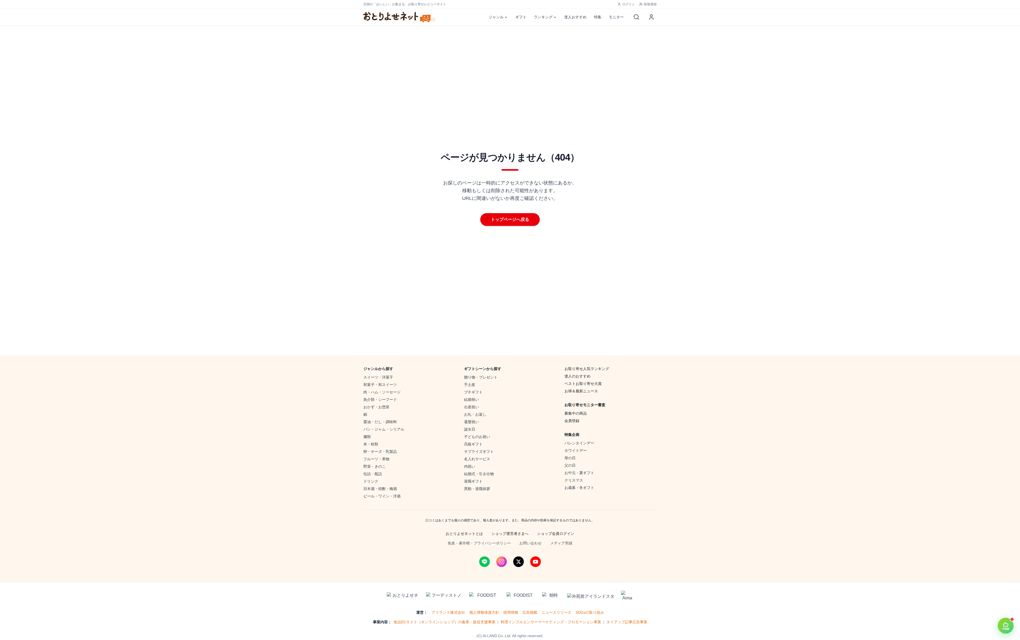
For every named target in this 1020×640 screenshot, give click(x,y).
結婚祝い (471, 399)
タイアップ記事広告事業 (626, 622)
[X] (518, 561)
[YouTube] (535, 561)
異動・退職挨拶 (477, 489)
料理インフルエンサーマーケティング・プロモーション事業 (551, 622)
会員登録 (571, 421)
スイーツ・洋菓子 (378, 377)
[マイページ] (651, 17)
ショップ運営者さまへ (510, 533)
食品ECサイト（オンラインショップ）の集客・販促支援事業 (444, 622)
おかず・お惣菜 (376, 407)
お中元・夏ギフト (579, 473)
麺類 (367, 437)
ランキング (543, 17)
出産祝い (471, 407)
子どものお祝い (477, 437)
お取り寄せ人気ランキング (586, 369)
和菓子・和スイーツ (380, 385)
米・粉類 (370, 444)
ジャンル (496, 17)
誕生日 (469, 429)
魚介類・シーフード (380, 399)
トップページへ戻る (510, 219)
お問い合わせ (530, 543)
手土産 (469, 385)
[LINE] (484, 561)
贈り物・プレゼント (481, 377)
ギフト (520, 17)
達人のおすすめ (577, 376)
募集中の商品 (575, 413)
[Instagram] (501, 561)
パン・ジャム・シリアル (383, 429)
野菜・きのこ (374, 466)
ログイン (628, 4)
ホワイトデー (575, 450)
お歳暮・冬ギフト (579, 488)
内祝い (469, 466)
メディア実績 (561, 543)
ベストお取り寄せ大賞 (583, 383)
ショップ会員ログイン (555, 533)
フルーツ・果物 (376, 459)
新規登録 (650, 4)
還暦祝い (471, 422)
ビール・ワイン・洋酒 (382, 496)
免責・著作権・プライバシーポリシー (479, 543)
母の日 (570, 458)
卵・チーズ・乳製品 (380, 451)
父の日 (570, 465)
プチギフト (473, 392)
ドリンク (370, 481)
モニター (616, 17)
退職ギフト (473, 481)
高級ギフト (473, 444)
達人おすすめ (575, 17)
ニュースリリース (556, 612)
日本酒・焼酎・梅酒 (380, 489)
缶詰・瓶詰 (372, 474)
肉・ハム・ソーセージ (382, 392)
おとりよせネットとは (464, 533)
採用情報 (510, 612)
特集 (597, 17)
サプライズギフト (479, 451)
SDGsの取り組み (590, 612)
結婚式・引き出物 (479, 474)
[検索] (636, 17)
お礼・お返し (475, 414)
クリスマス (573, 480)
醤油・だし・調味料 (380, 422)
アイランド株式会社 (448, 612)
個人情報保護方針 (484, 612)
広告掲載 (529, 612)
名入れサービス (477, 459)
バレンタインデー (579, 443)
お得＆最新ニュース (581, 391)
